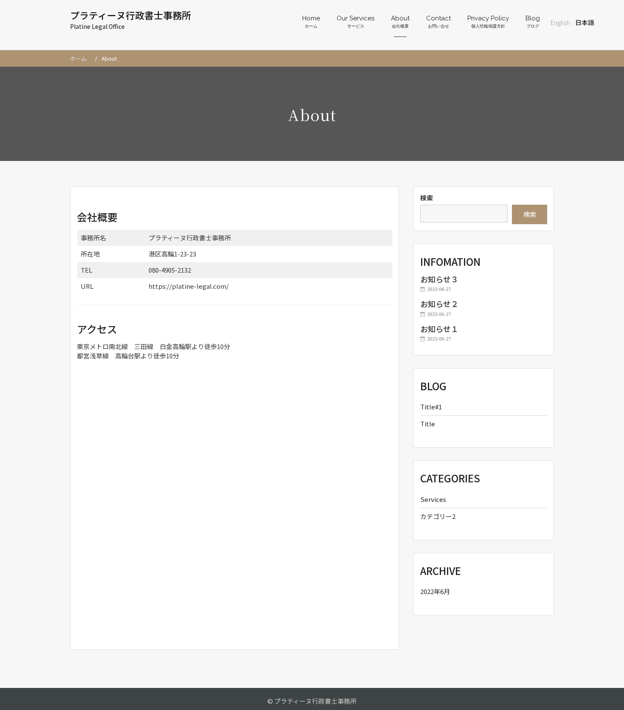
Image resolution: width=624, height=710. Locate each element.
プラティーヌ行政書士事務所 (130, 15)
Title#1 (431, 406)
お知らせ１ (439, 328)
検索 (426, 197)
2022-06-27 (439, 288)
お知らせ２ (439, 303)
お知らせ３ (439, 279)
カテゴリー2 (437, 516)
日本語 (584, 22)
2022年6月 (435, 591)
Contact (438, 21)
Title (427, 423)
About (400, 21)
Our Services (355, 21)
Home (311, 21)
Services (433, 499)
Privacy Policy (488, 21)
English (560, 22)
